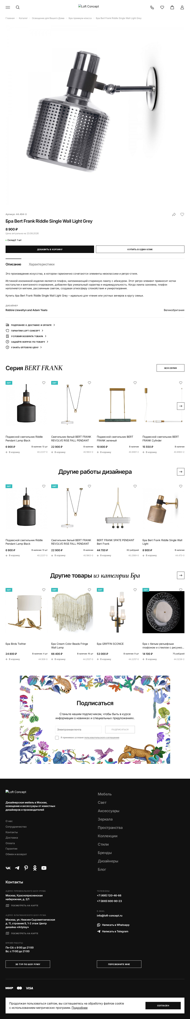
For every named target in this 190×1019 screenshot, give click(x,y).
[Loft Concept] (95, 7)
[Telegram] (17, 868)
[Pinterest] (26, 868)
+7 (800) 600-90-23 (109, 901)
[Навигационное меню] (8, 7)
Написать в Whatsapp (116, 924)
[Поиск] (18, 7)
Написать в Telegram (115, 931)
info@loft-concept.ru (109, 915)
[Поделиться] (174, 214)
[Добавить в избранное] (182, 214)
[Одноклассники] (34, 868)
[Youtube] (43, 868)
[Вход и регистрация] (182, 7)
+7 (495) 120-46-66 (109, 895)
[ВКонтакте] (8, 868)
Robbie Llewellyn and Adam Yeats (27, 310)
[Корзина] (172, 7)
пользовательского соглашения (101, 737)
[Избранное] (162, 7)
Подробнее (80, 1008)
